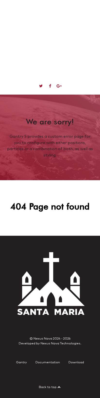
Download (76, 362)
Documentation (47, 362)
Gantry (21, 362)
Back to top (48, 387)
